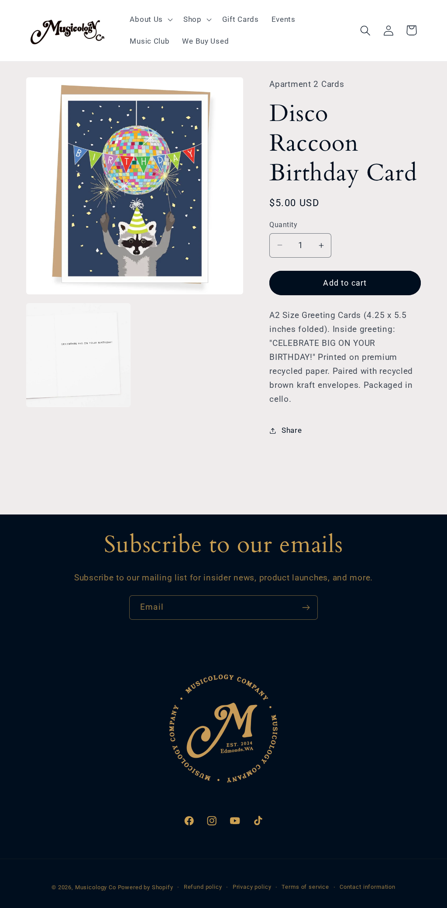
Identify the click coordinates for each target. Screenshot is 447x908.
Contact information (367, 887)
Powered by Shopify (145, 887)
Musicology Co (95, 887)
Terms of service (305, 887)
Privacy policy (252, 887)
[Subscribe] (305, 607)
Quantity (283, 225)
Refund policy (203, 887)
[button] (150, 20)
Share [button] (292, 430)
